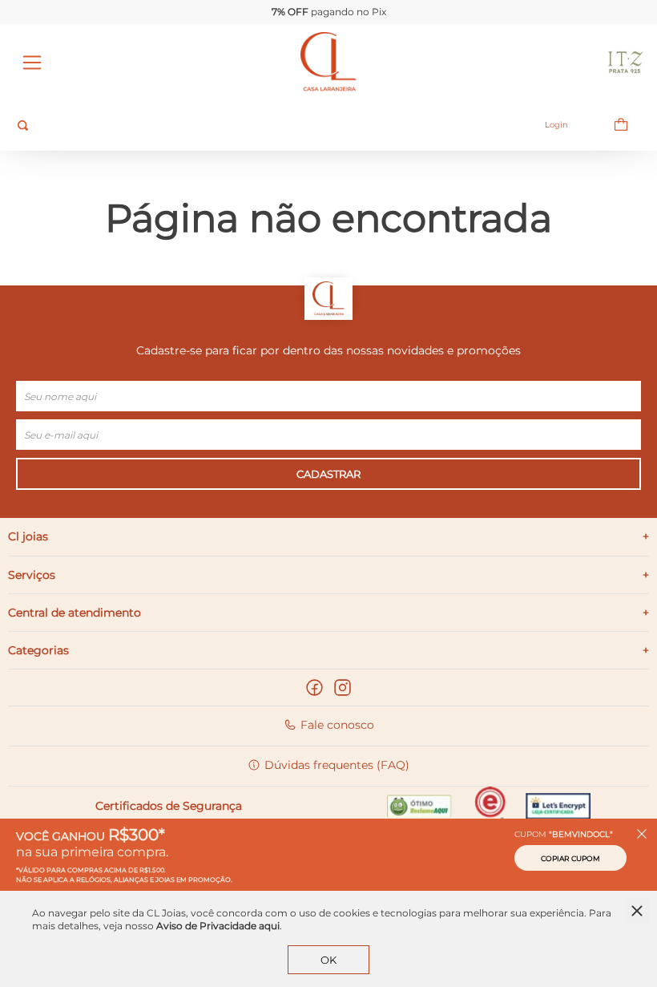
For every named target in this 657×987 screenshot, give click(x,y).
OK (328, 959)
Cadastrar (328, 473)
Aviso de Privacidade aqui (218, 926)
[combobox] (257, 125)
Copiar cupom (570, 858)
